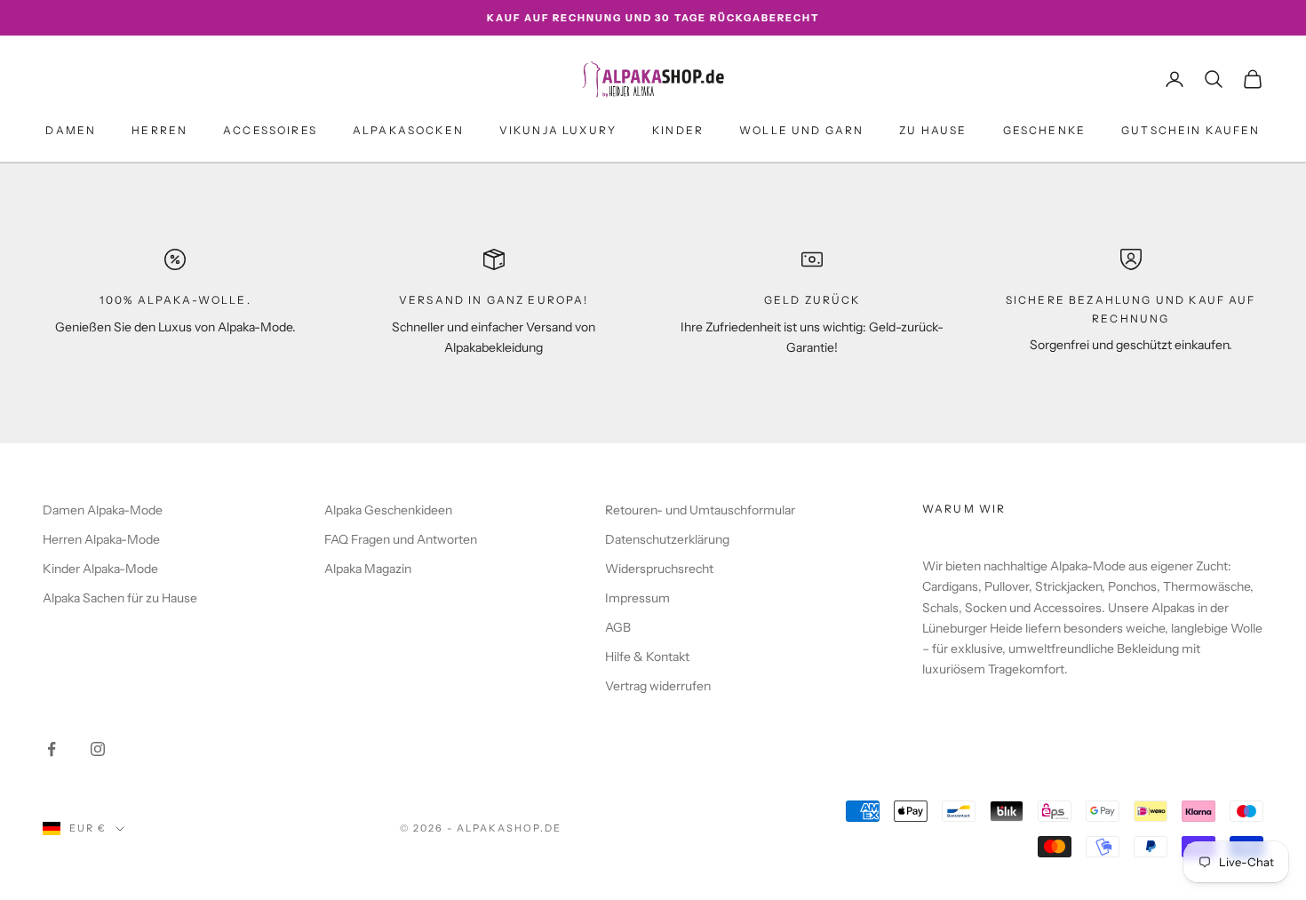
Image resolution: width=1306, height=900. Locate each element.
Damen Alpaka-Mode (103, 510)
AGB (618, 627)
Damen (70, 130)
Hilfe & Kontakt (647, 657)
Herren (159, 130)
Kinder (678, 130)
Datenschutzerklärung (667, 539)
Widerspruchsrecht (659, 569)
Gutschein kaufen (1191, 130)
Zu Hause (933, 130)
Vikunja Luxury (558, 130)
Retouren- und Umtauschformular (700, 510)
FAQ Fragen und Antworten (400, 539)
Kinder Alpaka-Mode (100, 569)
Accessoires (270, 130)
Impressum (637, 598)
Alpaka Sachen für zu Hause (120, 598)
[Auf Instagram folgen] (98, 749)
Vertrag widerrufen (658, 686)
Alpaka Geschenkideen (388, 510)
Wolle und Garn (801, 130)
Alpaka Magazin (367, 569)
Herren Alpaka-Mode (101, 539)
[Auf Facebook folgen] (51, 749)
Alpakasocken (408, 130)
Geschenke (1044, 130)
